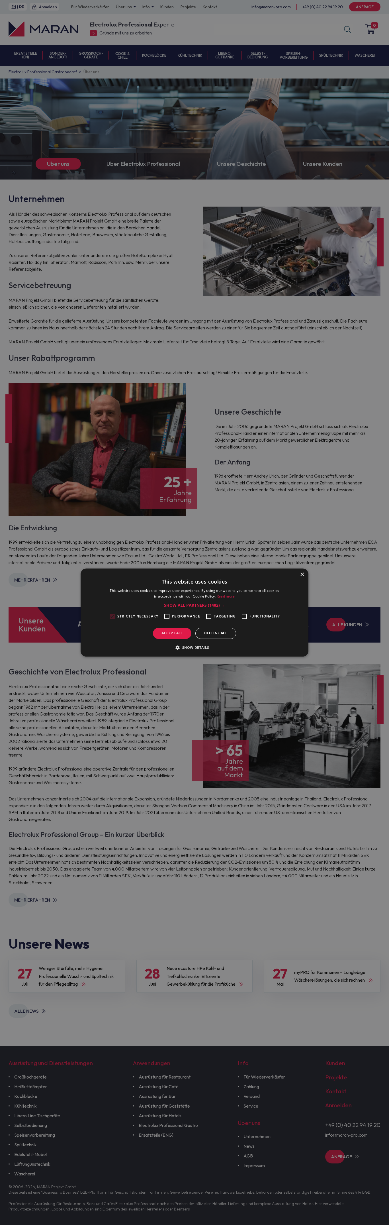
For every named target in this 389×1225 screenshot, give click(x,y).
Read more (226, 596)
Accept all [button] (172, 633)
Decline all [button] (215, 633)
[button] (194, 606)
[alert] (194, 612)
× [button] (302, 574)
